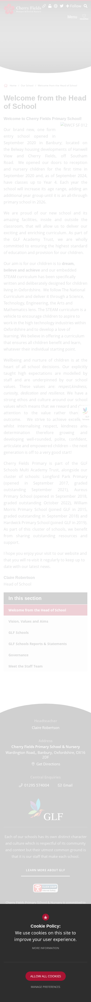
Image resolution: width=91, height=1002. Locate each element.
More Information (45, 948)
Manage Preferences (45, 987)
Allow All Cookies (45, 976)
